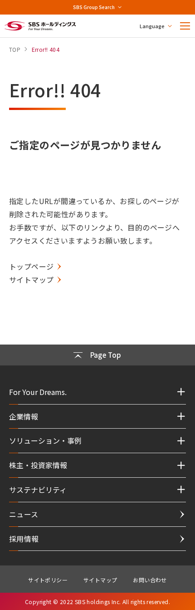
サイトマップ (31, 279)
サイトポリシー (48, 580)
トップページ (31, 266)
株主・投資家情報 (38, 465)
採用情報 (24, 538)
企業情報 (23, 416)
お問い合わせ (149, 580)
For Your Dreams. (38, 391)
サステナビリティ (38, 489)
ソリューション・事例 (45, 440)
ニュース (24, 514)
